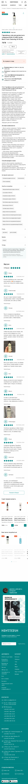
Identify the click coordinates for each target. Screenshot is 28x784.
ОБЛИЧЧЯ (13, 5)
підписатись (21, 644)
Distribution (6, 773)
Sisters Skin (20, 770)
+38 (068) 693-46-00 (9, 716)
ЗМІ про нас (5, 669)
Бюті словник (5, 678)
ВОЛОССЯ (4, 5)
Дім (16, 664)
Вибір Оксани (4, 14)
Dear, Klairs (5, 29)
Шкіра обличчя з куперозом (9, 211)
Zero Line (21, 549)
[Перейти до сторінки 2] (14, 528)
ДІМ (26, 5)
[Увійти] (22, 2)
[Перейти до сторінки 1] (13, 528)
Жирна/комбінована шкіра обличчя (11, 189)
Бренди (17, 674)
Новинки (17, 669)
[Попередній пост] (5, 609)
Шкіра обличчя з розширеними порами (12, 218)
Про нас (4, 667)
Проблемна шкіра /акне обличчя (10, 202)
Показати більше (14, 492)
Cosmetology (20, 773)
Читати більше (7, 286)
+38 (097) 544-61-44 (9, 749)
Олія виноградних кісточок (9, 178)
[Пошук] (6, 2)
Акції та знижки (19, 671)
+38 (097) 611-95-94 (9, 738)
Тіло (16, 661)
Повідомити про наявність (21, 52)
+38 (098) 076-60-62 (9, 759)
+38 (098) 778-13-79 (9, 733)
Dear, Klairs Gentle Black (15, 29)
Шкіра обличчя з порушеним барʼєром (11, 221)
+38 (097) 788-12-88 (9, 711)
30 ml (5, 46)
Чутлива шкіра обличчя (8, 208)
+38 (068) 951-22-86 (9, 718)
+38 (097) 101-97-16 (9, 744)
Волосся (17, 656)
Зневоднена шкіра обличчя (9, 199)
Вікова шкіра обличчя (8, 205)
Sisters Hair (6, 770)
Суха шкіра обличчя (7, 192)
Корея (4, 240)
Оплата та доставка (7, 656)
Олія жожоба (21, 178)
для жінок (5, 232)
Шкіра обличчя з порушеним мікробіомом (12, 224)
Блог (3, 676)
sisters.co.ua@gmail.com (10, 700)
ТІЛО (20, 5)
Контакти (4, 681)
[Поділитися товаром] (23, 13)
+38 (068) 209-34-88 (9, 754)
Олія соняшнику (6, 181)
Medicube (16, 549)
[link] (25, 2)
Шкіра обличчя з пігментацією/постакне (12, 214)
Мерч (16, 666)
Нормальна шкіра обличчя (9, 195)
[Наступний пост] (23, 609)
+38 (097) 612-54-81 (9, 709)
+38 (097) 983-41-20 (9, 714)
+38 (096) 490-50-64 (9, 720)
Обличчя (17, 659)
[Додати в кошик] (12, 525)
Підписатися (13, 592)
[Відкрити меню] (3, 2)
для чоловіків (13, 232)
